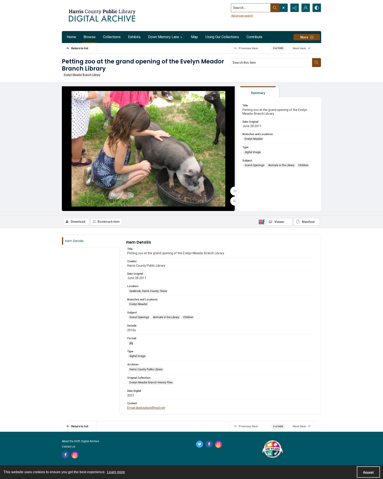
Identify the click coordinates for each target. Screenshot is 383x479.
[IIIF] (261, 221)
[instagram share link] (74, 454)
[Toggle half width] (234, 201)
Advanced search (242, 15)
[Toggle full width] (234, 191)
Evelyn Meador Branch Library (82, 75)
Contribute (254, 37)
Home (71, 37)
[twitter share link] (199, 444)
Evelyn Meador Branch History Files (151, 382)
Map (194, 37)
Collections (112, 37)
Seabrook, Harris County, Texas (148, 291)
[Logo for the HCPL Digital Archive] (101, 15)
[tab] (258, 92)
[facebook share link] (65, 454)
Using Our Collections (222, 37)
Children (303, 165)
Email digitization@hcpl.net (146, 408)
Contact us (68, 446)
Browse (90, 37)
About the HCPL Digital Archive (80, 441)
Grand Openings (254, 165)
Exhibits (134, 37)
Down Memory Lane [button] (163, 37)
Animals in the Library (281, 165)
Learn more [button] (116, 472)
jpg (131, 343)
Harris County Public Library (146, 369)
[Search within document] (316, 62)
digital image (253, 152)
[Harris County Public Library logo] (272, 449)
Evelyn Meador (254, 138)
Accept (368, 472)
